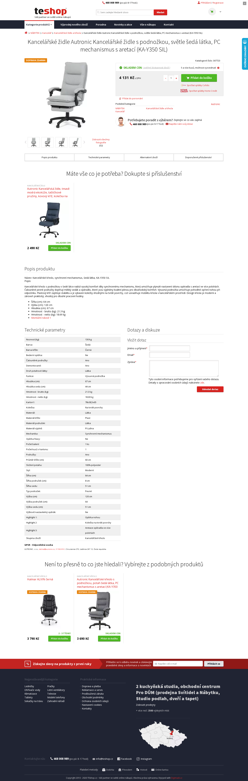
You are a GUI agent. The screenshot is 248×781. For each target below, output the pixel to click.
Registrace (218, 2)
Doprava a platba (91, 686)
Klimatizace (30, 693)
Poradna (101, 24)
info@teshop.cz (104, 758)
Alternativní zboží (149, 157)
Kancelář (46, 32)
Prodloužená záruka (93, 693)
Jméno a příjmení (137, 348)
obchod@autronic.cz (47, 549)
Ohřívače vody (32, 690)
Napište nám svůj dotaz (181, 123)
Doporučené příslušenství (198, 157)
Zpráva (131, 362)
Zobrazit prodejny (145, 704)
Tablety (28, 697)
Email (131, 354)
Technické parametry (99, 157)
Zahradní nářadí (55, 701)
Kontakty (87, 708)
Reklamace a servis (92, 690)
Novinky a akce (123, 24)
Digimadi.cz (176, 777)
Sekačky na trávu (33, 701)
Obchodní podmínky (93, 697)
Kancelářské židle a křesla (67, 32)
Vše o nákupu (148, 24)
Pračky (50, 686)
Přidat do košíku (201, 78)
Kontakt (169, 24)
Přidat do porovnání (132, 98)
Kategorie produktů (38, 24)
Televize (51, 693)
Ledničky (29, 686)
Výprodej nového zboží (74, 24)
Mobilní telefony (56, 697)
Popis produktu (49, 157)
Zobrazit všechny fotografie (101, 141)
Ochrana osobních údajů (95, 701)
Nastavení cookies (92, 704)
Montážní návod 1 (41, 317)
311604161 (60, 549)
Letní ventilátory (56, 690)
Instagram (146, 758)
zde (202, 382)
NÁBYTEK (35, 32)
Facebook (126, 758)
